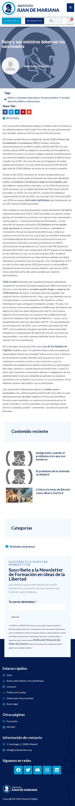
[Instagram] (47, 770)
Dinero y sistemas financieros (24, 97)
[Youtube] (37, 770)
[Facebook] (18, 770)
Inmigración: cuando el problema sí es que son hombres (50, 456)
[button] (5, 111)
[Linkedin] (56, 770)
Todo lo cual (10, 281)
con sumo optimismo (37, 200)
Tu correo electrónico (22, 602)
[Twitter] (28, 770)
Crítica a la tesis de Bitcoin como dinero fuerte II (53, 491)
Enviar (15, 617)
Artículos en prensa (22, 546)
